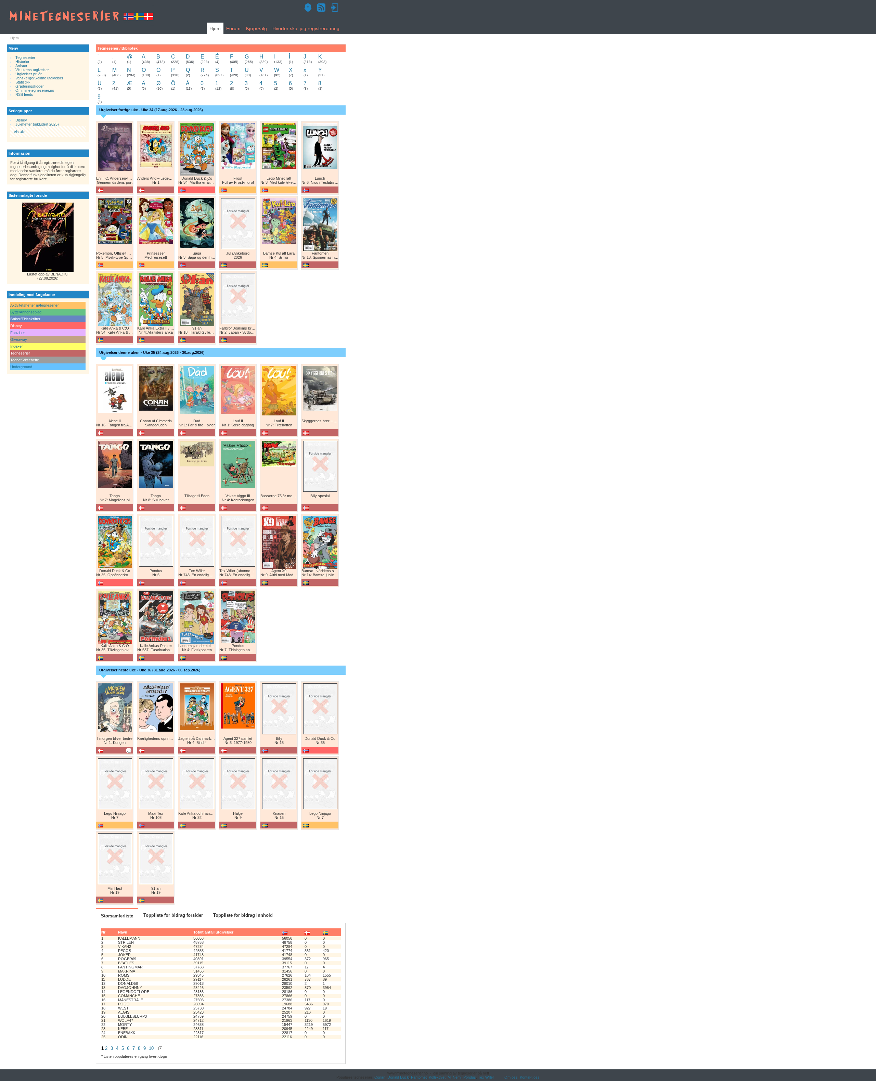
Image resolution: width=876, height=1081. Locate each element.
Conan (379, 1077)
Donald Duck (398, 1077)
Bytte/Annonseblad (25, 312)
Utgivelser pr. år (28, 74)
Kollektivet (437, 1077)
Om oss (511, 1077)
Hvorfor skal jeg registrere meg (305, 28)
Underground (21, 367)
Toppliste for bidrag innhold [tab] (243, 915)
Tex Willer (486, 1077)
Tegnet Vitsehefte (24, 360)
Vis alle (19, 132)
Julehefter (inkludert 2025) (37, 124)
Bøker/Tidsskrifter (25, 319)
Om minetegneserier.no (34, 90)
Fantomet (419, 1077)
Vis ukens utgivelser (32, 70)
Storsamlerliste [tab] (117, 915)
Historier (22, 62)
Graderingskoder (29, 86)
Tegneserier (25, 57)
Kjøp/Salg (256, 28)
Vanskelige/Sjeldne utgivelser (39, 78)
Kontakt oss (530, 1077)
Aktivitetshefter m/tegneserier (34, 305)
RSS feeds (24, 94)
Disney (21, 120)
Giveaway (18, 339)
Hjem (215, 28)
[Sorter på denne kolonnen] (284, 932)
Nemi (457, 1077)
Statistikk (22, 82)
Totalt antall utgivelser (213, 932)
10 (151, 1048)
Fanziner (17, 333)
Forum (233, 28)
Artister (21, 66)
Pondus (469, 1077)
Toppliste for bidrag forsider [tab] (173, 915)
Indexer (16, 346)
